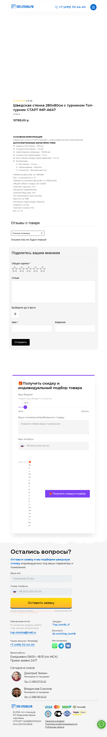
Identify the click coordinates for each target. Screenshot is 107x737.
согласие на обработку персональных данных (24, 612)
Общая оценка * (21, 263)
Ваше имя (15, 573)
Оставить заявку (41, 603)
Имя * (15, 322)
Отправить (20, 342)
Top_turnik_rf (61, 624)
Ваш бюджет (25, 394)
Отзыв (15, 278)
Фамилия (60, 322)
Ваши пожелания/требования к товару (41, 417)
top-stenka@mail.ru (23, 632)
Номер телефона (19, 586)
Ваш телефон (26, 439)
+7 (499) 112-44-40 (72, 7)
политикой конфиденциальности (45, 611)
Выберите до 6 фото (24, 307)
